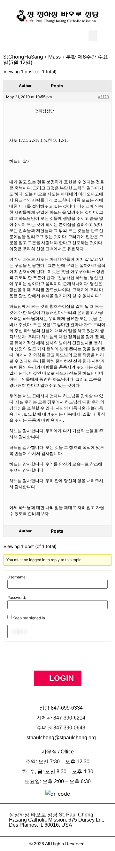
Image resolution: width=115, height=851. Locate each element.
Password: (16, 598)
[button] (92, 35)
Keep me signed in (28, 618)
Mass (54, 56)
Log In (20, 631)
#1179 (103, 96)
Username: (17, 577)
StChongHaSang (23, 56)
